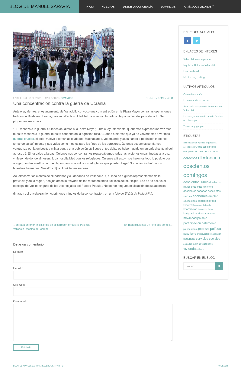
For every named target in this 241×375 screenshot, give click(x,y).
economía (200, 195)
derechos (190, 157)
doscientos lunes (196, 181)
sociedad (187, 243)
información (190, 209)
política (215, 228)
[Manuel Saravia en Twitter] (197, 40)
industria (207, 205)
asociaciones (189, 146)
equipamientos (207, 201)
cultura (198, 151)
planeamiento (190, 229)
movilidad (190, 218)
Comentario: (20, 301)
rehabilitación (215, 233)
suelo (195, 244)
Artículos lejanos (198, 6)
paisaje (202, 218)
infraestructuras (205, 209)
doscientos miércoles (202, 186)
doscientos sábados (195, 191)
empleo (213, 196)
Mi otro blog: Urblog (194, 77)
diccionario (209, 157)
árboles (201, 249)
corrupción (188, 151)
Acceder (223, 365)
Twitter (59, 365)
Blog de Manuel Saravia (39, 6)
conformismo (209, 146)
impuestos (197, 205)
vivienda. (190, 248)
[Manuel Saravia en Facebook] (187, 40)
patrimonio (209, 223)
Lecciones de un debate (196, 100)
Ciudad (198, 146)
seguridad (189, 238)
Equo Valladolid (191, 71)
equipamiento (190, 201)
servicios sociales (208, 238)
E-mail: (18, 268)
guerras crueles (23, 138)
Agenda (201, 142)
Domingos (168, 6)
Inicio (90, 6)
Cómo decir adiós (192, 94)
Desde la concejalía (138, 6)
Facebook (47, 365)
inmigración (190, 213)
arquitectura (211, 142)
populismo (189, 233)
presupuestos (203, 233)
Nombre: (19, 251)
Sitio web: (19, 284)
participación (192, 223)
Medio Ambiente (206, 213)
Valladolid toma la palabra (197, 59)
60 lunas (108, 6)
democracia (211, 151)
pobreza (203, 228)
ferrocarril (188, 204)
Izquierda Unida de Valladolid (199, 65)
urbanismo (206, 243)
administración (190, 142)
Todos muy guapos (193, 126)
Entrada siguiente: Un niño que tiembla (147, 224)
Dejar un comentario (159, 98)
